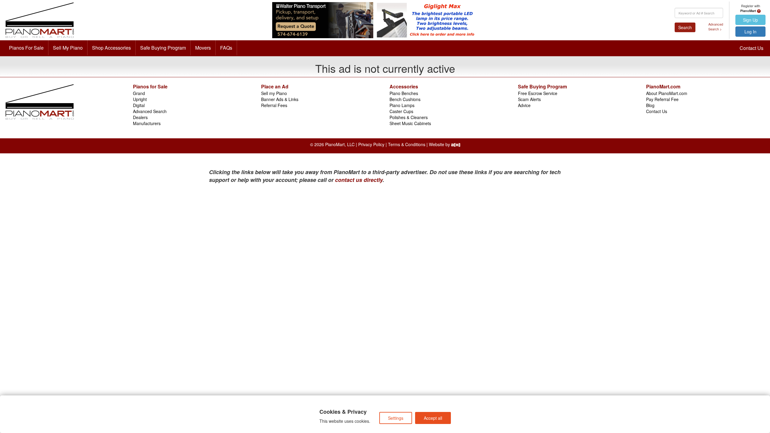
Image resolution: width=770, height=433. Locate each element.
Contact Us (751, 48)
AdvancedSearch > (715, 26)
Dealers (140, 117)
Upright (140, 99)
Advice (524, 105)
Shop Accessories (111, 47)
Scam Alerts (529, 99)
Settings (395, 418)
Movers (203, 47)
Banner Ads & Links (279, 99)
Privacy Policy (371, 144)
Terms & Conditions (406, 144)
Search (685, 27)
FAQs (226, 47)
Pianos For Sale (26, 47)
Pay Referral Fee (662, 99)
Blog (650, 105)
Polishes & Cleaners (409, 117)
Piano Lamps (402, 105)
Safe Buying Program (163, 47)
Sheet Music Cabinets (410, 123)
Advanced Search (150, 111)
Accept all (433, 418)
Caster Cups (401, 111)
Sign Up (750, 20)
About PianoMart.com (666, 93)
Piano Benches (404, 93)
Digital (139, 105)
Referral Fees (274, 105)
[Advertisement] (267, 229)
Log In (750, 32)
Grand (139, 93)
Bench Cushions (405, 99)
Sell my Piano (274, 93)
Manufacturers (147, 123)
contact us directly (359, 180)
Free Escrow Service (537, 93)
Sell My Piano (68, 47)
